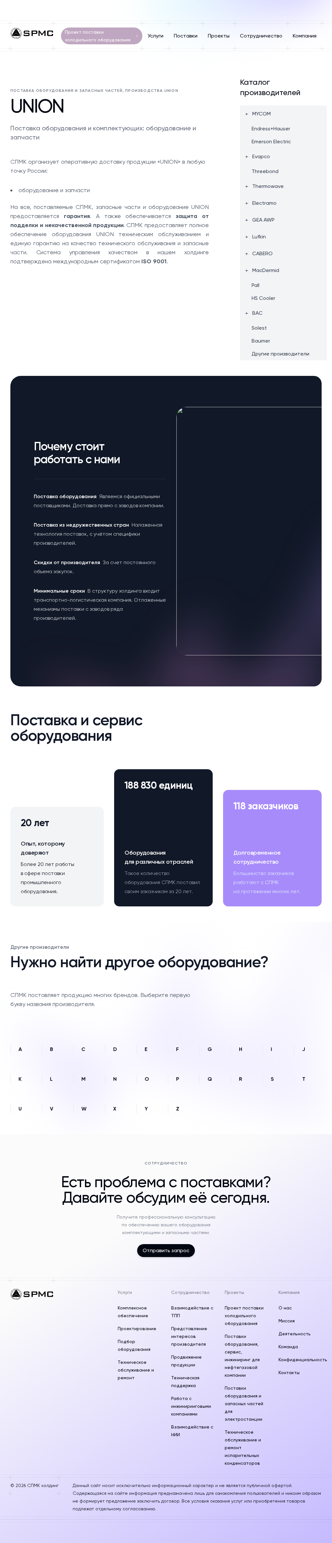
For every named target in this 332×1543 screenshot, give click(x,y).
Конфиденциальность (303, 1359)
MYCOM (261, 113)
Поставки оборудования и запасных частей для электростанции (244, 1403)
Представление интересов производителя (189, 1336)
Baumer (261, 341)
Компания (304, 36)
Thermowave (268, 186)
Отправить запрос (166, 1250)
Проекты (219, 36)
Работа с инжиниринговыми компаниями (191, 1406)
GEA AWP (263, 220)
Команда (288, 1346)
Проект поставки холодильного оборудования (97, 35)
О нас (285, 1307)
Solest (259, 328)
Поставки (185, 36)
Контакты (289, 1372)
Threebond (265, 171)
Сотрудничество (261, 36)
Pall (255, 285)
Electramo (264, 203)
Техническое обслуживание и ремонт (136, 1370)
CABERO (262, 253)
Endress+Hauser (271, 128)
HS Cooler (263, 298)
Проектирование (137, 1328)
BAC (257, 313)
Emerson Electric (271, 141)
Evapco (261, 156)
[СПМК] (31, 33)
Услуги (155, 36)
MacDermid (265, 270)
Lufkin (259, 236)
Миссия (287, 1320)
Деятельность (295, 1333)
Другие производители (280, 353)
